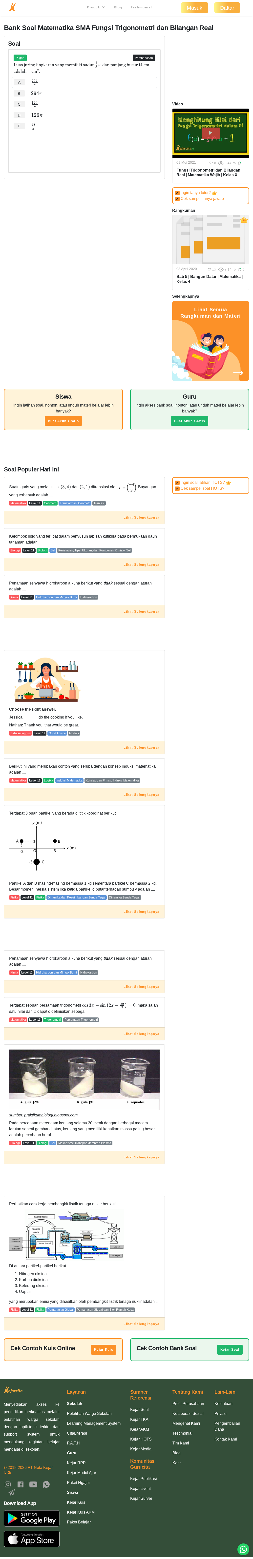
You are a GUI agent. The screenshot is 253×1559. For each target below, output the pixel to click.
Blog (118, 7)
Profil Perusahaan (188, 1404)
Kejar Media (140, 1449)
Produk (94, 7)
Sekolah (74, 1404)
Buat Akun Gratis (63, 421)
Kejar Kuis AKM (81, 1512)
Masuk (194, 8)
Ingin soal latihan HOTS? (201, 482)
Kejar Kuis (103, 1349)
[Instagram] (8, 1484)
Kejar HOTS (141, 1439)
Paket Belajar (79, 1522)
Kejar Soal (229, 1349)
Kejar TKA (139, 1419)
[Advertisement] (84, 147)
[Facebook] (20, 1484)
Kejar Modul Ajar (81, 1473)
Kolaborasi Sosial (188, 1413)
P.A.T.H (73, 1443)
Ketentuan (223, 1404)
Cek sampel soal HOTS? (200, 488)
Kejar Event (140, 1488)
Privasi (220, 1413)
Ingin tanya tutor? (194, 193)
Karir (176, 1463)
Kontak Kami (225, 1439)
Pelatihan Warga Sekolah (89, 1413)
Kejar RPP (76, 1463)
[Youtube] (33, 1484)
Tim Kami (180, 1443)
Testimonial (141, 7)
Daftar (227, 8)
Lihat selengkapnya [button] (141, 517)
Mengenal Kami (186, 1423)
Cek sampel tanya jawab (200, 198)
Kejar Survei (141, 1498)
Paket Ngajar (78, 1483)
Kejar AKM (139, 1429)
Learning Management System (94, 1423)
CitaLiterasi (77, 1433)
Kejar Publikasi (143, 1479)
